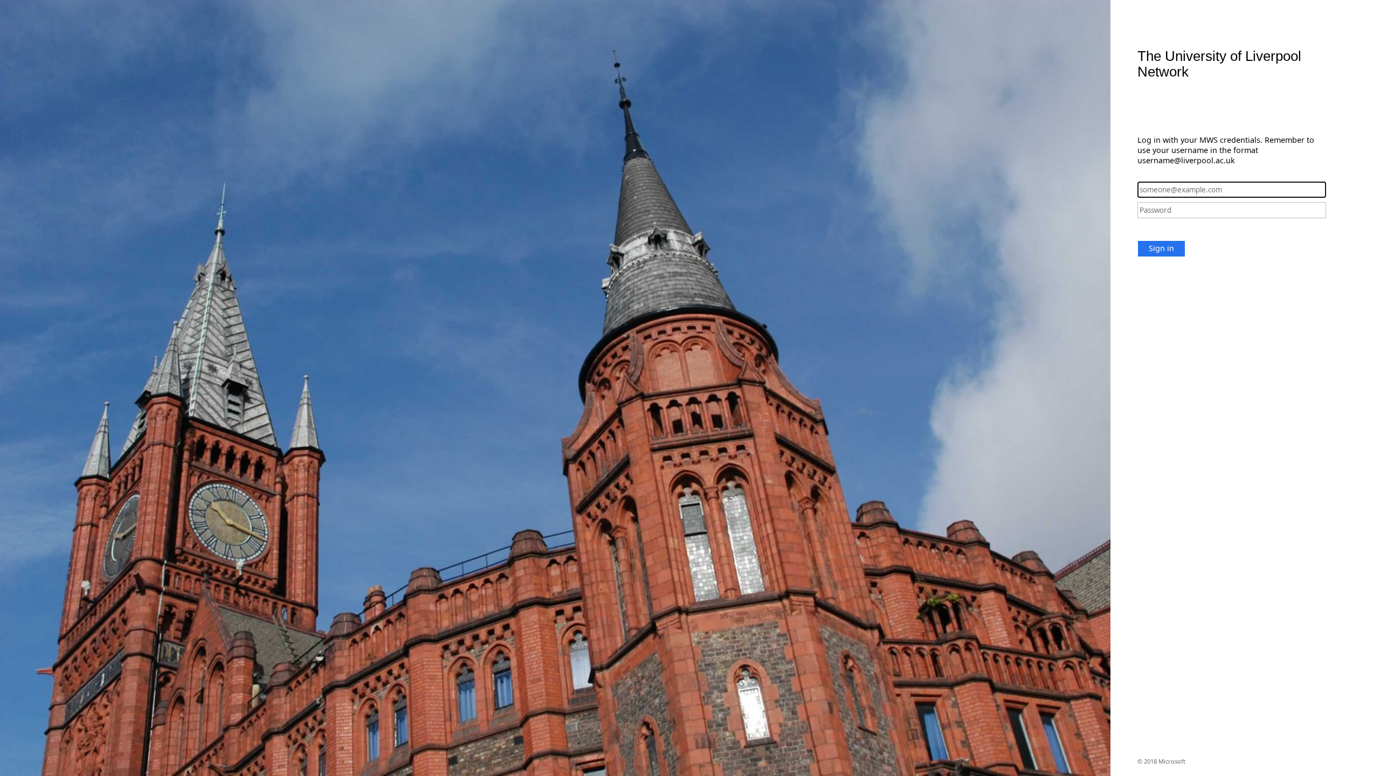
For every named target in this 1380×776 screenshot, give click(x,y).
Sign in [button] (1161, 248)
